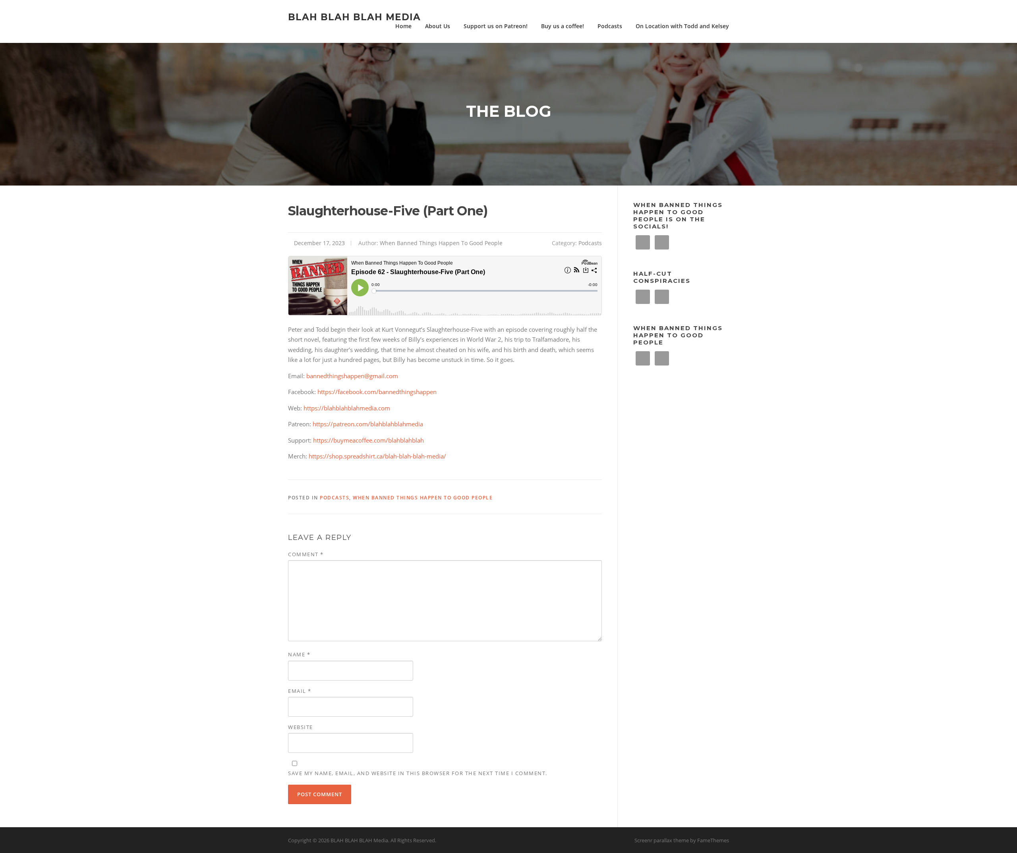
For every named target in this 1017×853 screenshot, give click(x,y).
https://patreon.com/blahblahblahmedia (368, 424)
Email (299, 690)
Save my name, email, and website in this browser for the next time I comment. (417, 773)
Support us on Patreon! (496, 26)
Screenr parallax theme (661, 840)
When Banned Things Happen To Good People (441, 243)
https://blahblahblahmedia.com (347, 408)
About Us (437, 26)
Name (299, 654)
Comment (306, 554)
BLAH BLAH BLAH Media (354, 16)
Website (300, 727)
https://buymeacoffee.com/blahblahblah (368, 440)
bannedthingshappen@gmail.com (352, 376)
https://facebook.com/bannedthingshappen (377, 392)
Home (403, 26)
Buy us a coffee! (562, 26)
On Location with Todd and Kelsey (682, 26)
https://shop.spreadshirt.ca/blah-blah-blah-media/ (377, 456)
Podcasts (609, 26)
